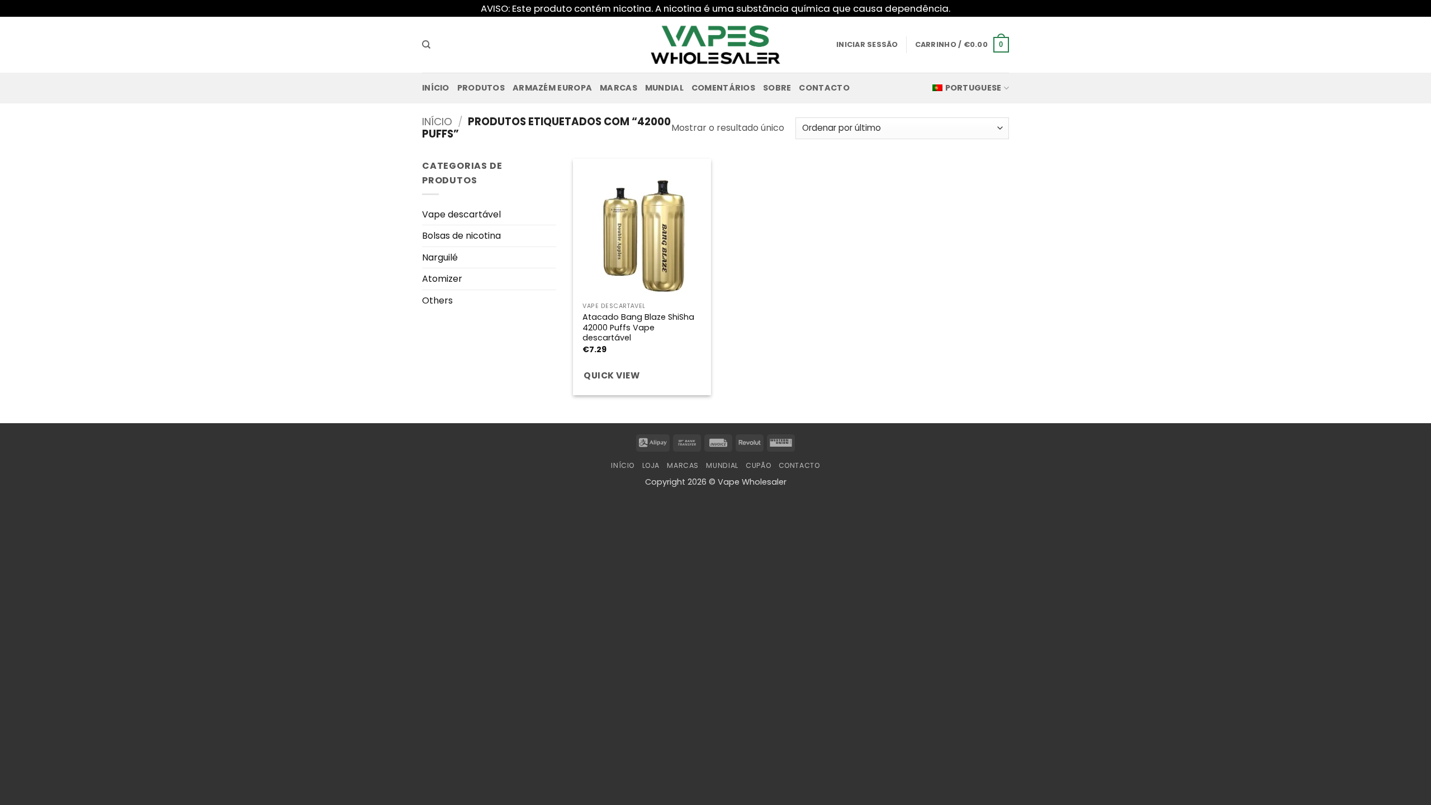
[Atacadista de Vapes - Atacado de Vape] (715, 44)
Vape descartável (461, 214)
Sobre (777, 87)
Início (435, 87)
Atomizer (442, 278)
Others (437, 300)
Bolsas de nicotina (461, 235)
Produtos (481, 87)
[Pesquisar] (426, 44)
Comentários (723, 87)
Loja (651, 465)
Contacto (824, 87)
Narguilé (440, 257)
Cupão (758, 465)
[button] (962, 44)
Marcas (618, 87)
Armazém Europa (552, 87)
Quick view (611, 375)
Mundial (664, 87)
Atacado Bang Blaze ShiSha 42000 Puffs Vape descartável (638, 327)
